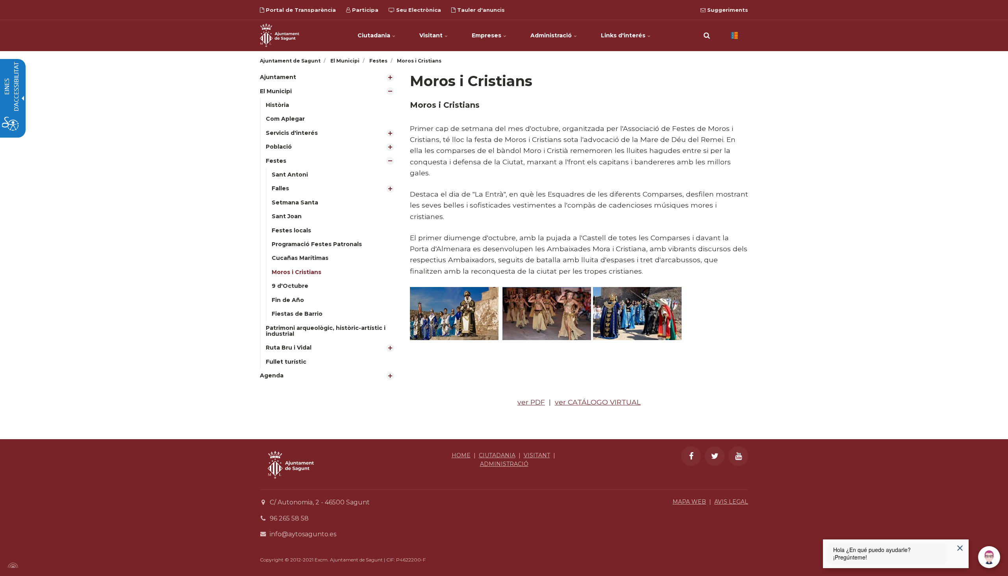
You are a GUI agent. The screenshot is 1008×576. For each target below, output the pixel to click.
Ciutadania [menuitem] (375, 35)
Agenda (272, 375)
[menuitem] (329, 77)
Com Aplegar (285, 118)
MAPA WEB (689, 501)
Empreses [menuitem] (487, 35)
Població (279, 146)
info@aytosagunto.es (303, 534)
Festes (276, 160)
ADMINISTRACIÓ (504, 463)
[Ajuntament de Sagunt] (279, 35)
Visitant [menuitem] (431, 35)
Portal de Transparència (300, 10)
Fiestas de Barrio (297, 313)
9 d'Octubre (290, 285)
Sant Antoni (290, 174)
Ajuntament (278, 77)
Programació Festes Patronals (317, 244)
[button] (707, 35)
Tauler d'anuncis (480, 10)
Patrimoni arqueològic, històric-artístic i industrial (325, 330)
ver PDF (531, 402)
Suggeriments (727, 10)
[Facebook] (691, 456)
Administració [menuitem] (551, 35)
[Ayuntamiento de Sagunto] (291, 484)
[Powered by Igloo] (12, 565)
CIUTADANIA (497, 455)
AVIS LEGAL (731, 501)
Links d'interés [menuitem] (624, 35)
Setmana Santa (295, 202)
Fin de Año (288, 300)
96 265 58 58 (289, 518)
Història (277, 105)
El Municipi (276, 91)
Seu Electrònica (418, 10)
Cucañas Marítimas (300, 257)
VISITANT (537, 455)
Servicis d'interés (292, 132)
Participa (364, 10)
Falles (280, 188)
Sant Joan (287, 216)
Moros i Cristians (296, 272)
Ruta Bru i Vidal (288, 347)
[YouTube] (738, 456)
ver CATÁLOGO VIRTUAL (598, 402)
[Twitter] (714, 456)
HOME (461, 455)
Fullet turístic (286, 361)
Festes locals (291, 230)
